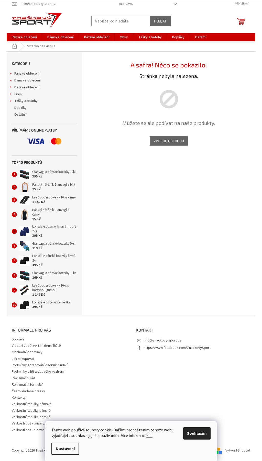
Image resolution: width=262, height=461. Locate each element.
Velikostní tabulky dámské (32, 404)
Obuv (18, 94)
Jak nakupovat (23, 358)
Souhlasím (197, 433)
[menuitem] (24, 37)
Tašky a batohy (26, 100)
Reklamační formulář (27, 384)
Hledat (160, 21)
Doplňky (20, 107)
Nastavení (65, 449)
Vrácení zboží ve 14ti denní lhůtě (36, 345)
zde (149, 436)
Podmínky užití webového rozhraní (38, 371)
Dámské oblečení (27, 80)
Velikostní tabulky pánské (31, 410)
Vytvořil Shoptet (237, 450)
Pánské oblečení (26, 73)
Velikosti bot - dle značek (31, 430)
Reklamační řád (23, 378)
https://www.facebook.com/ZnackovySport (177, 347)
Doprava (126, 4)
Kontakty (19, 397)
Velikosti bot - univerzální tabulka (37, 423)
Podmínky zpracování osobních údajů (40, 365)
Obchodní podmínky (27, 352)
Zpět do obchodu (169, 141)
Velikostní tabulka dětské (31, 417)
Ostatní (20, 114)
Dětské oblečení (26, 87)
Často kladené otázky (28, 391)
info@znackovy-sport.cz (162, 340)
